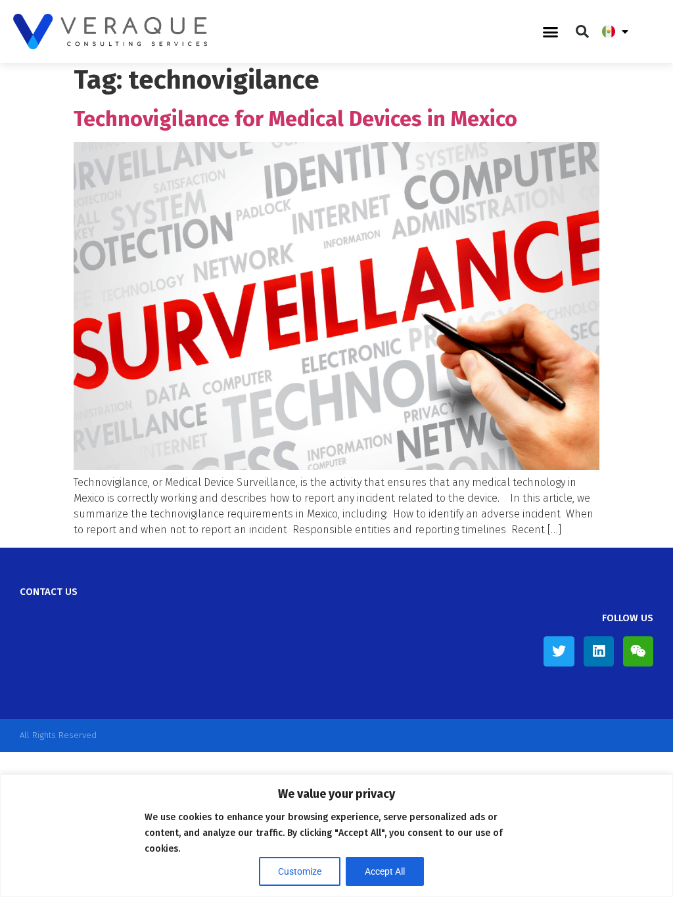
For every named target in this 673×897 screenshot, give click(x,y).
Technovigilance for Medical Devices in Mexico (295, 118)
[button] (550, 31)
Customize (299, 871)
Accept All (385, 871)
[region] (336, 835)
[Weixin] (638, 651)
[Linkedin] (599, 651)
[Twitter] (559, 651)
